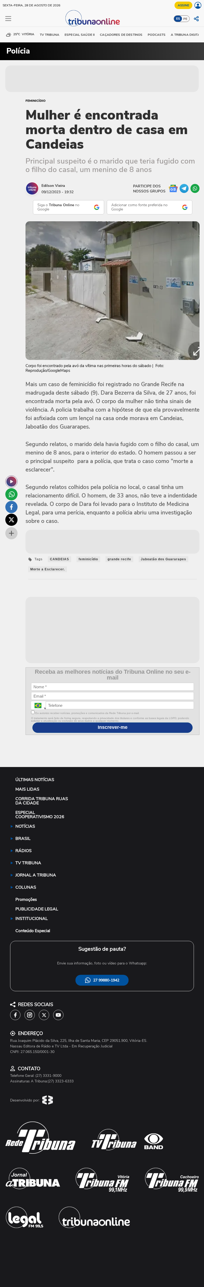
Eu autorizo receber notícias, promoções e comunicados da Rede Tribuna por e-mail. (87, 713)
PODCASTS (156, 34)
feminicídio (88, 559)
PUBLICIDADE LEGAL (36, 909)
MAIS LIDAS (27, 789)
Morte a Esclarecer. (47, 569)
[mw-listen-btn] (11, 481)
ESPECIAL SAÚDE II (80, 34)
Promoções (26, 899)
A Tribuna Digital (186, 34)
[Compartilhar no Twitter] (11, 519)
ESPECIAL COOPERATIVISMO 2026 (39, 814)
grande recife (119, 559)
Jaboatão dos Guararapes (163, 559)
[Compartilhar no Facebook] (11, 507)
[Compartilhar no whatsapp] (11, 494)
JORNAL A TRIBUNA (35, 875)
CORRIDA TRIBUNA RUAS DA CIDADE (41, 801)
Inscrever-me (113, 727)
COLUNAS (25, 887)
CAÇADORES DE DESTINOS (121, 34)
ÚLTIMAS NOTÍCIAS (34, 780)
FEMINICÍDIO (35, 101)
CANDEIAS (59, 559)
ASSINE (183, 5)
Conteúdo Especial (32, 931)
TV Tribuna (49, 34)
